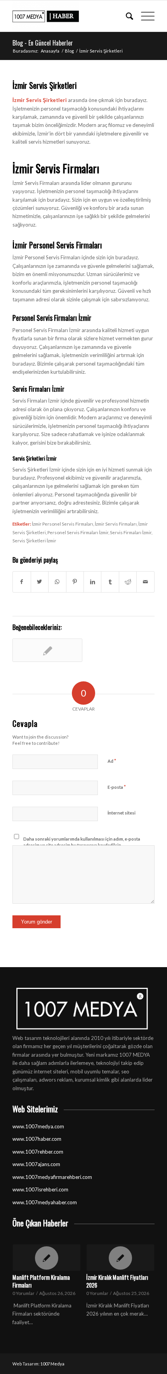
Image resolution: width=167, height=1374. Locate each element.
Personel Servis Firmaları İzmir (77, 532)
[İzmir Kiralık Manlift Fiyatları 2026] (120, 1257)
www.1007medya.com (38, 1126)
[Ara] (125, 16)
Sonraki (143, 1275)
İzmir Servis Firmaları (116, 523)
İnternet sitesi (122, 812)
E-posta (117, 787)
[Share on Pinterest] (75, 582)
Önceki (24, 1275)
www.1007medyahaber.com (44, 1202)
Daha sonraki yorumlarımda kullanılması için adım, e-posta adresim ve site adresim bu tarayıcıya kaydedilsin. (81, 842)
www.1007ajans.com (36, 1164)
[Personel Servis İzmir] (47, 650)
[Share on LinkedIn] (92, 582)
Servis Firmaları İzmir (130, 532)
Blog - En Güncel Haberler (42, 43)
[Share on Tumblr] (109, 582)
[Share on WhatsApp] (57, 582)
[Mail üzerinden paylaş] (145, 582)
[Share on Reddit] (127, 582)
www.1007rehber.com (37, 1152)
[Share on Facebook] (21, 582)
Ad (112, 761)
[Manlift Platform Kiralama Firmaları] (46, 1257)
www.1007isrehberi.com (40, 1189)
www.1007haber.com (36, 1139)
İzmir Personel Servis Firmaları (62, 523)
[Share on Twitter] (39, 582)
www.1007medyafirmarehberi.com (52, 1177)
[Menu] (144, 16)
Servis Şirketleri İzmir (34, 540)
